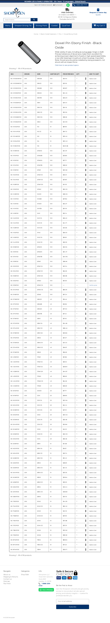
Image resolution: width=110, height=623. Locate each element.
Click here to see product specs (67, 65)
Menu (7, 26)
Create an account (46, 5)
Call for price (93, 285)
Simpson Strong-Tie (23, 26)
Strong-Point (41, 26)
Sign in (36, 5)
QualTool (66, 26)
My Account (58, 5)
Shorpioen (11, 617)
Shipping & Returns (10, 577)
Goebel (54, 26)
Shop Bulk (25, 575)
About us (6, 575)
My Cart (100, 26)
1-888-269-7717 (81, 5)
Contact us (7, 579)
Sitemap (6, 581)
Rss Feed (6, 584)
